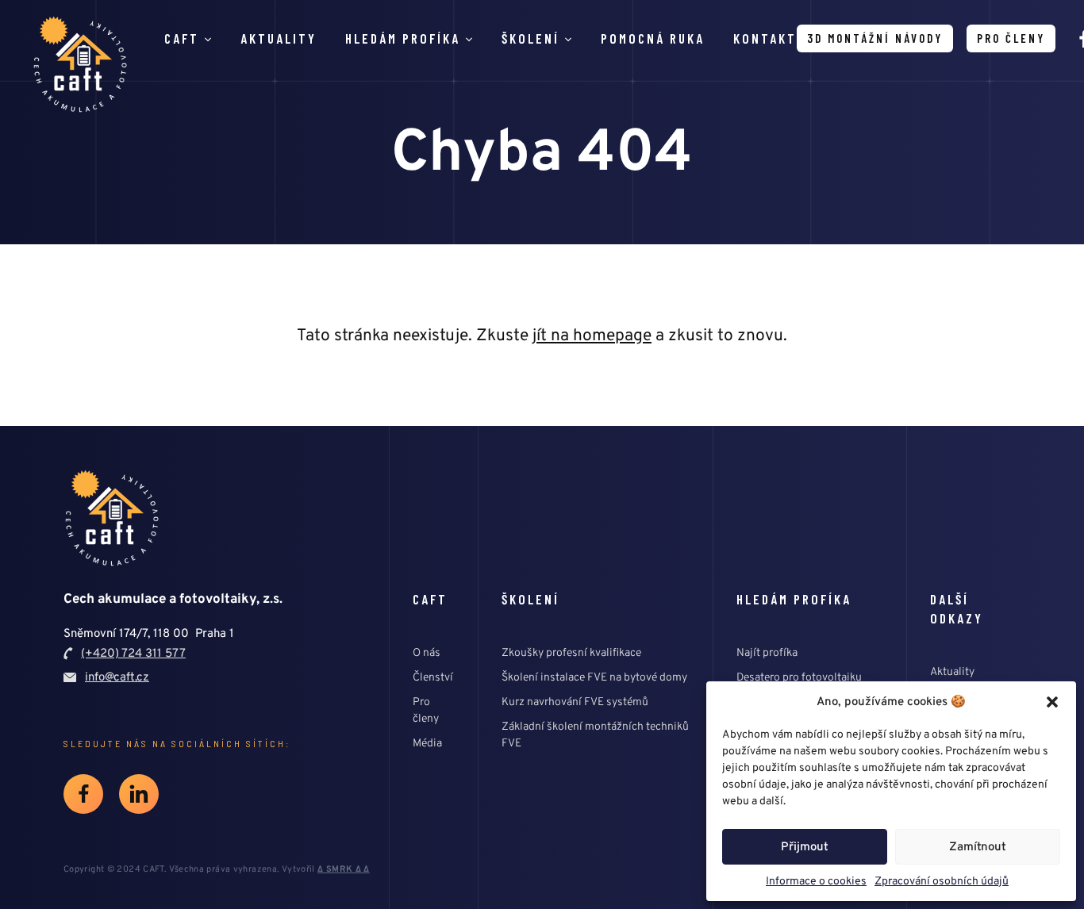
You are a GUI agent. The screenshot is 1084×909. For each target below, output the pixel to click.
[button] (1052, 702)
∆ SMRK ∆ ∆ (343, 869)
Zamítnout (977, 846)
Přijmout (804, 846)
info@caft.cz (117, 677)
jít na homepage (592, 335)
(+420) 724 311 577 (133, 653)
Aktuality (278, 38)
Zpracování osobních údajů (942, 880)
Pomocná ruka (653, 38)
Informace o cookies (816, 880)
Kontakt (765, 38)
